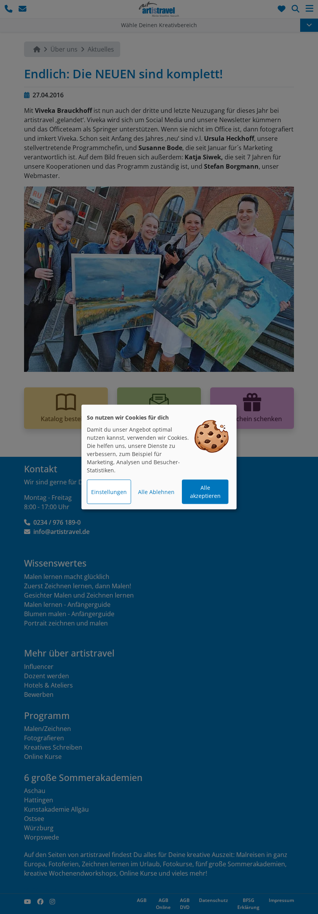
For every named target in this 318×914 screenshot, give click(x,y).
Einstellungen (109, 492)
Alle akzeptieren (205, 491)
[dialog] (159, 457)
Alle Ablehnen (156, 492)
